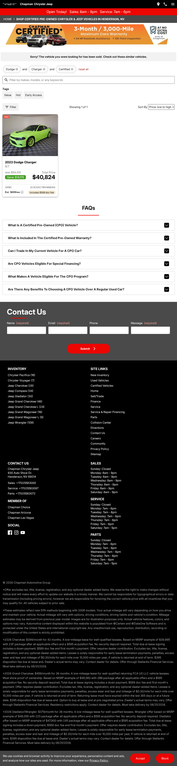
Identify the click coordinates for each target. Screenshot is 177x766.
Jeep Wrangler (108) (21, 422)
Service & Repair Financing (108, 412)
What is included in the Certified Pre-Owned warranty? (49, 238)
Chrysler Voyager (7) (21, 380)
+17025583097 (29, 488)
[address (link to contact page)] (158, 4)
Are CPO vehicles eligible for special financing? (44, 263)
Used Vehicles (100, 380)
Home (7, 19)
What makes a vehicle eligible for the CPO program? (48, 276)
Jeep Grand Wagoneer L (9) (26, 417)
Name (18, 323)
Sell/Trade (97, 396)
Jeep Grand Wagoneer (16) (25, 412)
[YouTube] (23, 532)
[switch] (173, 4)
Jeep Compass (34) (20, 391)
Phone (94, 323)
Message (144, 323)
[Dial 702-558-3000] (165, 4)
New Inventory (100, 375)
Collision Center (101, 422)
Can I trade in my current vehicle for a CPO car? (45, 251)
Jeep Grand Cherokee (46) (25, 401)
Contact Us (98, 433)
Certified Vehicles (102, 385)
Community (98, 443)
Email (59, 323)
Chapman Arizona (19, 512)
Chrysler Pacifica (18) (21, 375)
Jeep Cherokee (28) (21, 385)
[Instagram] (16, 532)
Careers (96, 438)
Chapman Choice (19, 507)
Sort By (142, 107)
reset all (83, 69)
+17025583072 (25, 493)
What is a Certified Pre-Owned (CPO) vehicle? (43, 225)
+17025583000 (26, 483)
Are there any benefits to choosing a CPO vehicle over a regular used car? (66, 289)
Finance (96, 401)
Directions (97, 427)
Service (95, 406)
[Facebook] (10, 532)
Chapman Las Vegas (21, 517)
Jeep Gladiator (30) (20, 396)
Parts (94, 417)
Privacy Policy (100, 449)
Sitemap (96, 454)
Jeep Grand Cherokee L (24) (26, 406)
